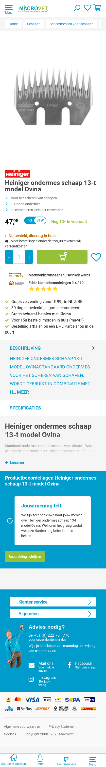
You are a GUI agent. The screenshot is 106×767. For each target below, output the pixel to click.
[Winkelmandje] (97, 7)
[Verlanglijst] (87, 7)
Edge (89, 451)
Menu (9, 12)
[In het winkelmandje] (62, 257)
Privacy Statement (63, 726)
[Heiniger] (17, 174)
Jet (79, 451)
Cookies (10, 734)
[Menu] (92, 759)
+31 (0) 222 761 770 (52, 635)
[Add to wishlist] (96, 257)
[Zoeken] (77, 8)
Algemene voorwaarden (22, 726)
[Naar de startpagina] (33, 8)
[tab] (53, 370)
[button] (66, 760)
